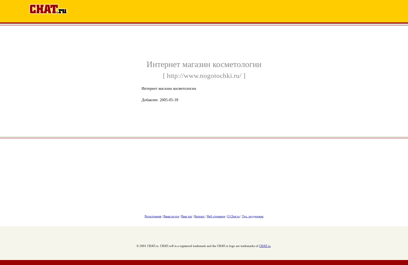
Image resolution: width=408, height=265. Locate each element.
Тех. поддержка (252, 216)
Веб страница (216, 216)
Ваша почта (171, 216)
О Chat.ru (233, 216)
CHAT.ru (265, 246)
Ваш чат (186, 216)
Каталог (199, 216)
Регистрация (153, 216)
